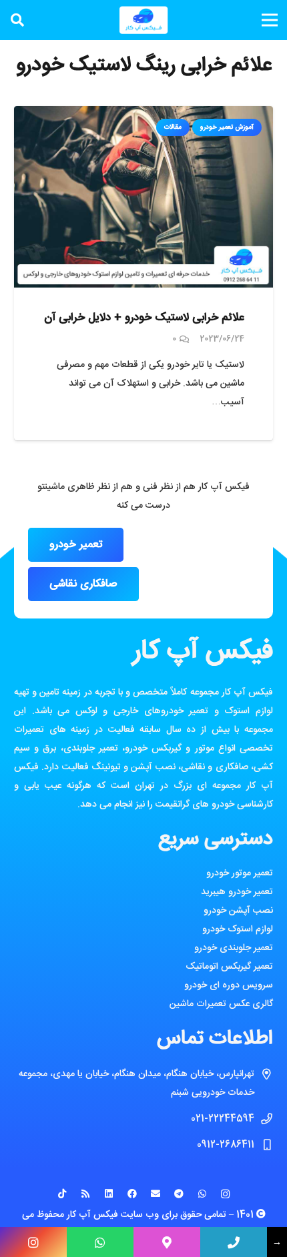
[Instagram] (225, 1194)
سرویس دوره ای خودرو (228, 985)
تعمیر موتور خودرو (239, 873)
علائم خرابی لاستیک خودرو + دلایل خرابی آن (144, 317)
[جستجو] (17, 20)
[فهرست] (269, 20)
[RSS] (85, 1194)
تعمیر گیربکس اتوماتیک (229, 967)
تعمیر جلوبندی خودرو (233, 948)
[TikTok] (61, 1194)
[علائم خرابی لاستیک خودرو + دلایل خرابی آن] (143, 115)
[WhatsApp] (202, 1194)
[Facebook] (132, 1194)
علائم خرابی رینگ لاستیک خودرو (144, 65)
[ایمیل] (155, 1194)
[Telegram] (178, 1194)
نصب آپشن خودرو (238, 911)
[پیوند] (143, 20)
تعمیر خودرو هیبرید (237, 892)
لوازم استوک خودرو (237, 929)
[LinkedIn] (108, 1194)
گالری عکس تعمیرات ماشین (221, 1004)
